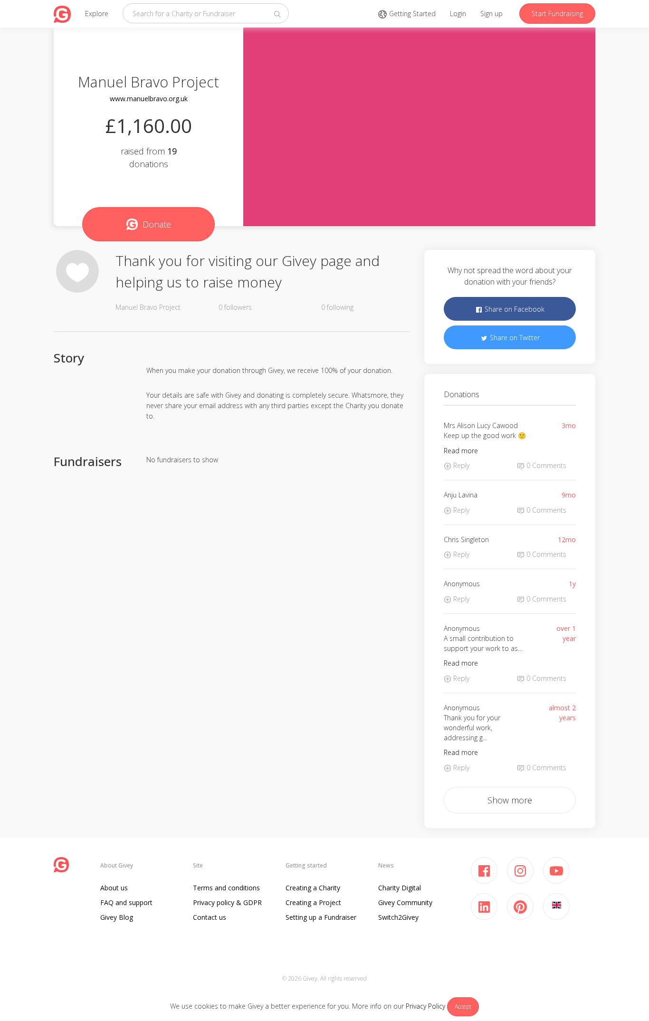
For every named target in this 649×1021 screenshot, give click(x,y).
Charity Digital (399, 887)
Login (458, 13)
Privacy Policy (425, 1006)
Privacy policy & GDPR (227, 902)
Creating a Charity (313, 887)
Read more (461, 450)
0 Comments (545, 465)
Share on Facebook (513, 309)
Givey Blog (116, 917)
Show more (509, 800)
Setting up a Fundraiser (321, 917)
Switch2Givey (398, 917)
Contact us (209, 917)
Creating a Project (313, 902)
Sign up (491, 13)
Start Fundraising (557, 13)
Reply (460, 465)
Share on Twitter (514, 337)
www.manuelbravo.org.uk (149, 98)
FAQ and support (126, 902)
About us (114, 887)
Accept (463, 1006)
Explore (96, 13)
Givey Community (405, 902)
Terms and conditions (226, 887)
